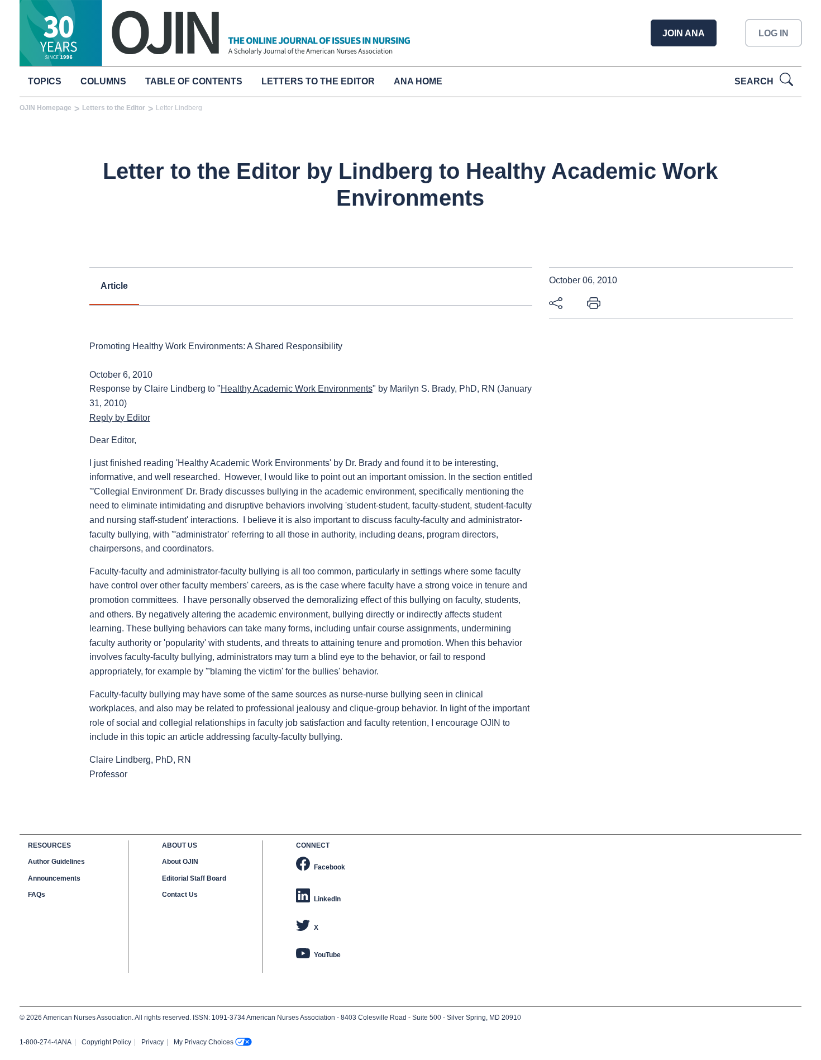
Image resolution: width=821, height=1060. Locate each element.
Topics (44, 81)
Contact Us (180, 895)
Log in (773, 33)
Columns (103, 81)
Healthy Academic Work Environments (297, 388)
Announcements (54, 878)
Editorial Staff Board (194, 878)
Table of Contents (193, 81)
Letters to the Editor (318, 81)
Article (114, 286)
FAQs (36, 895)
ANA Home (418, 81)
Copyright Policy (106, 1042)
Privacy (152, 1042)
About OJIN (180, 862)
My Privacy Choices (203, 1042)
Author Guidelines (56, 862)
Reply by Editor (119, 417)
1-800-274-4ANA (45, 1042)
